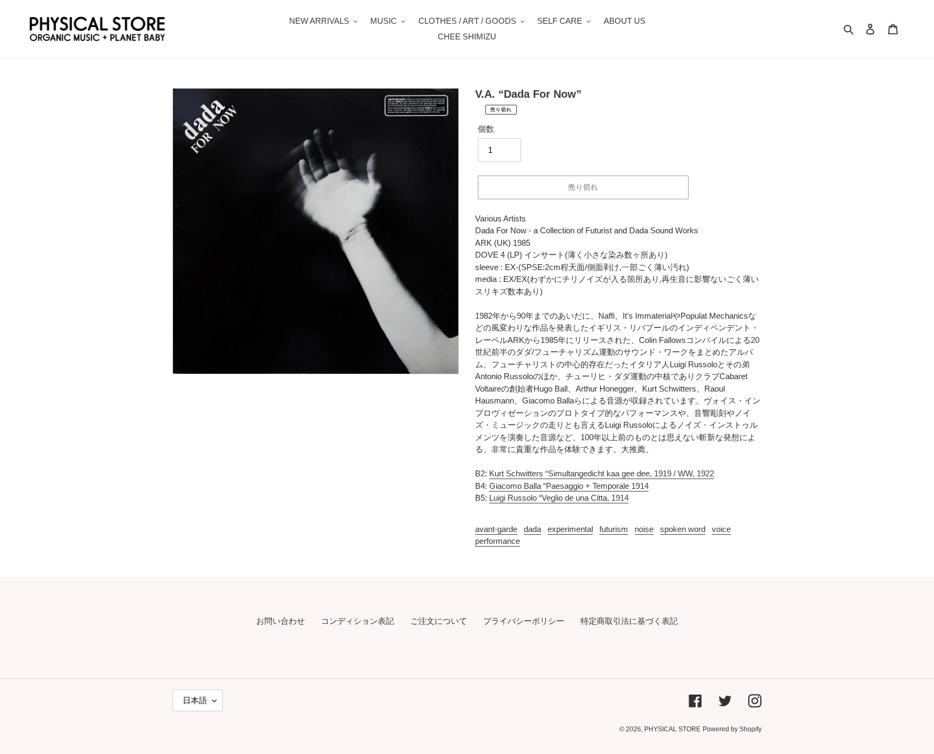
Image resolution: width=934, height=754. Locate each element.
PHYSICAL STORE (672, 729)
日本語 (195, 700)
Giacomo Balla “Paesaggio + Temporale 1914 (569, 485)
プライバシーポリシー (523, 620)
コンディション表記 (357, 620)
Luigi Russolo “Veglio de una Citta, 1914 (559, 497)
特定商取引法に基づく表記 (629, 620)
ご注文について (438, 620)
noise (644, 529)
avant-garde (496, 529)
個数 (486, 128)
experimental (570, 529)
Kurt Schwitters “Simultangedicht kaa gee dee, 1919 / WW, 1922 (601, 473)
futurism (613, 529)
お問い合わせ (280, 620)
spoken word (682, 529)
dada (532, 529)
